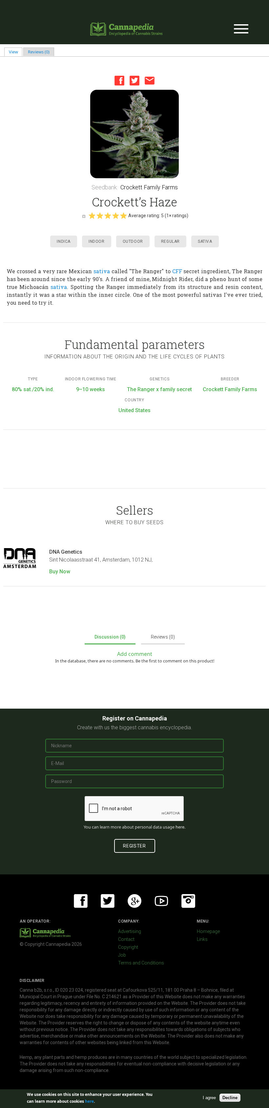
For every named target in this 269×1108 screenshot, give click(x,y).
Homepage (208, 931)
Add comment (134, 654)
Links (202, 939)
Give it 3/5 (107, 215)
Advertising (129, 931)
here (180, 827)
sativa (101, 271)
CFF (177, 271)
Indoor (97, 241)
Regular (170, 241)
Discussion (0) (110, 637)
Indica (64, 241)
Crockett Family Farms (149, 187)
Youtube (161, 901)
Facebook (119, 80)
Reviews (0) (39, 52)
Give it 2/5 (99, 215)
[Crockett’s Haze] (134, 134)
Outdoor (133, 241)
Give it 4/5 (115, 215)
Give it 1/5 (92, 215)
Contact (126, 939)
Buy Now (59, 571)
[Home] (126, 29)
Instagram (188, 901)
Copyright (128, 947)
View (16, 52)
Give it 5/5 (123, 215)
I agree (209, 1097)
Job (122, 955)
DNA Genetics (65, 552)
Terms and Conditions (141, 962)
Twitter (134, 80)
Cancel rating (83, 216)
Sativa (205, 241)
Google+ (134, 901)
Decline (230, 1097)
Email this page (149, 80)
